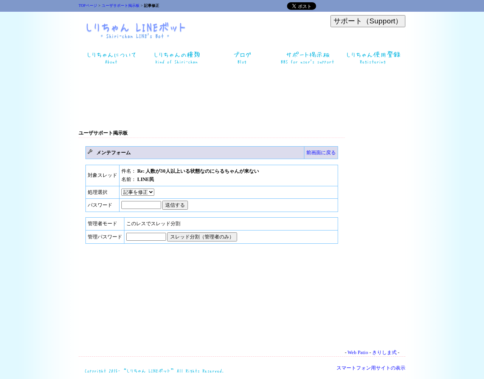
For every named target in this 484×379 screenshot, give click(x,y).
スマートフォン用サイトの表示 (371, 368)
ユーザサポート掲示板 (121, 5)
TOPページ (88, 5)
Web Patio (357, 352)
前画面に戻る (321, 152)
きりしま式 (384, 352)
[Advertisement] (242, 97)
